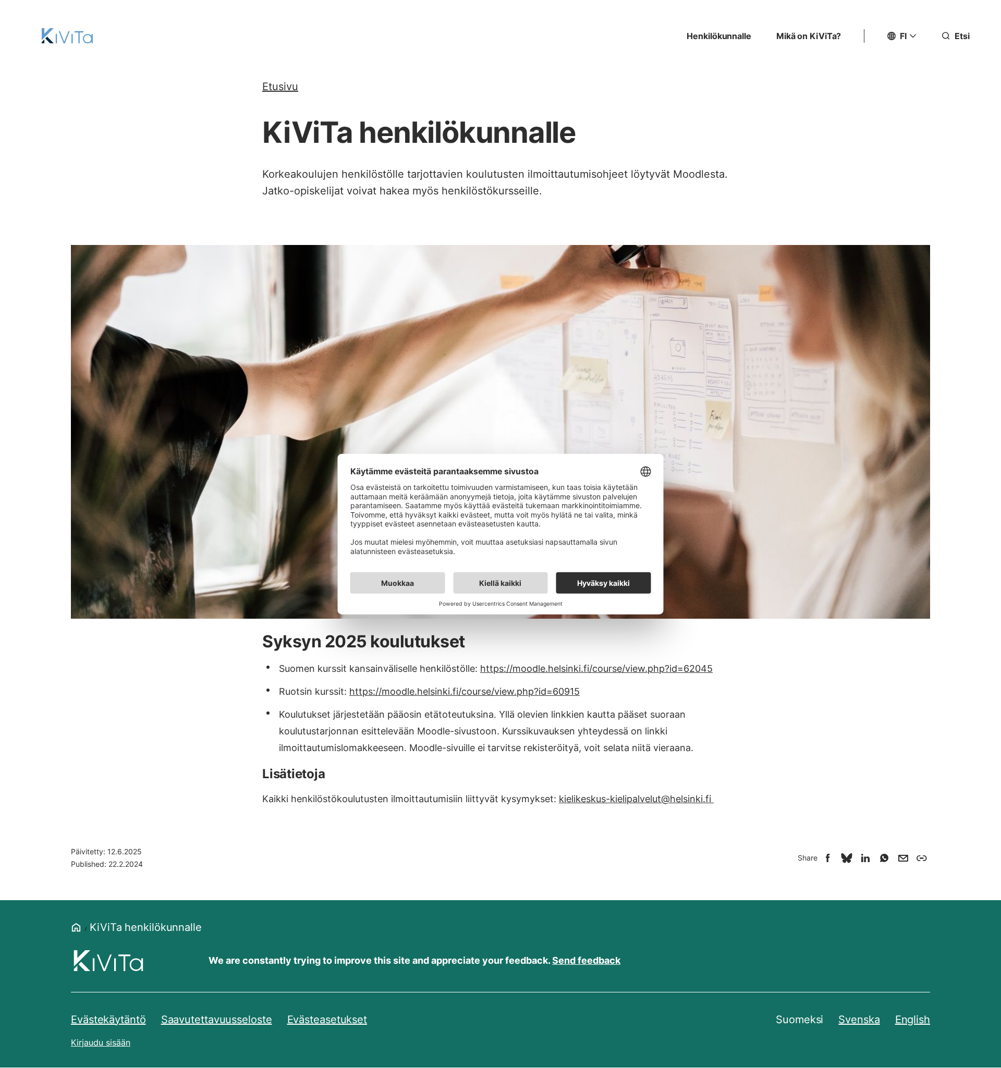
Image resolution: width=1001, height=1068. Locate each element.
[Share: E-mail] (903, 858)
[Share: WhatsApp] (884, 858)
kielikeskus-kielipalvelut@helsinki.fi (636, 798)
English (912, 1019)
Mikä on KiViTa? (808, 36)
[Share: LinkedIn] (865, 858)
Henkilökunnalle (719, 36)
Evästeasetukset (327, 1019)
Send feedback (586, 960)
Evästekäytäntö (108, 1019)
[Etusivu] (67, 36)
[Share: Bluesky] (846, 858)
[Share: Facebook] (828, 858)
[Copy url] (921, 858)
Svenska (859, 1019)
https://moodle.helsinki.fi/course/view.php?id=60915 (464, 691)
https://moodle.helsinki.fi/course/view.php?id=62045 (596, 668)
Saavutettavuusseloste (216, 1019)
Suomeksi (799, 1019)
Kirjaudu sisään (100, 1042)
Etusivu (280, 86)
